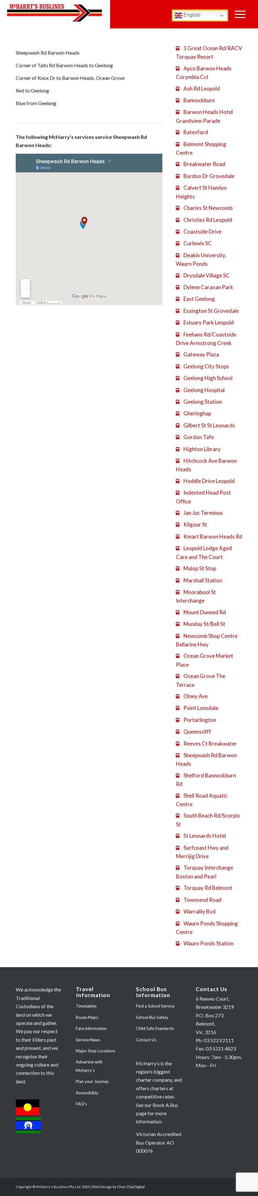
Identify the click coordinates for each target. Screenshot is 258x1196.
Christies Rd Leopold (204, 220)
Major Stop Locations (95, 1050)
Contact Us (146, 1039)
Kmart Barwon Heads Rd (209, 536)
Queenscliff (193, 731)
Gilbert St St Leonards (205, 425)
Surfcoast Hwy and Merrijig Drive (202, 852)
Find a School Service (155, 1006)
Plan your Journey (92, 1081)
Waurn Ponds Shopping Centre (207, 927)
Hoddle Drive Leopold (205, 481)
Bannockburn (195, 100)
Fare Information (91, 1028)
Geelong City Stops (202, 366)
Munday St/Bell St (200, 624)
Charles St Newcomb (204, 208)
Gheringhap (193, 413)
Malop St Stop (196, 568)
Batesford (192, 132)
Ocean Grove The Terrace (200, 680)
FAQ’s (81, 1103)
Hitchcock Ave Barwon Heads (206, 465)
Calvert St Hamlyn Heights (201, 191)
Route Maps (87, 1017)
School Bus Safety (152, 1017)
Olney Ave (192, 696)
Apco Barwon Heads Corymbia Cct (204, 72)
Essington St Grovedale (207, 310)
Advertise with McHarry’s (89, 1066)
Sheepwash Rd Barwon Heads (206, 759)
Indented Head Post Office (203, 496)
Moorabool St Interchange (196, 596)
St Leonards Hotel (201, 835)
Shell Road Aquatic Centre (201, 799)
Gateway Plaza (197, 354)
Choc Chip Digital (131, 1187)
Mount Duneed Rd (201, 612)
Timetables (86, 1006)
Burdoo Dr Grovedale (205, 176)
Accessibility (87, 1092)
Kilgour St (191, 524)
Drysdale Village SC (203, 275)
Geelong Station (199, 401)
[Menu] (240, 14)
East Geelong (195, 298)
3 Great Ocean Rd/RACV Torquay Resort (209, 52)
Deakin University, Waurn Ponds (201, 259)
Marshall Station (199, 580)
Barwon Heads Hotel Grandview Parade (204, 116)
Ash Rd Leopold (198, 88)
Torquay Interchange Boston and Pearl (204, 871)
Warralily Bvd (196, 911)
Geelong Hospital (200, 390)
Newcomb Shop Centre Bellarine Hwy (207, 640)
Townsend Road (199, 899)
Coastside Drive (199, 231)
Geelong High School (204, 378)
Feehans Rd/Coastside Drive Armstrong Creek (206, 338)
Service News (88, 1039)
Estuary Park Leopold (205, 322)
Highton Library (198, 449)
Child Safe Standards (155, 1028)
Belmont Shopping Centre (201, 148)
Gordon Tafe (195, 437)
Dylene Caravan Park (204, 287)
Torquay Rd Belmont (204, 887)
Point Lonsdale (197, 708)
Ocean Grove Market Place (204, 660)
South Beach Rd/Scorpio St (208, 819)
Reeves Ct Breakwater (206, 743)
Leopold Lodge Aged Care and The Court (204, 552)
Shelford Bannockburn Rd (206, 779)
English (191, 15)
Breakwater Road (200, 164)
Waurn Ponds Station (204, 943)
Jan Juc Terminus (199, 512)
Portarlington (196, 720)
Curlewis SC (194, 243)
